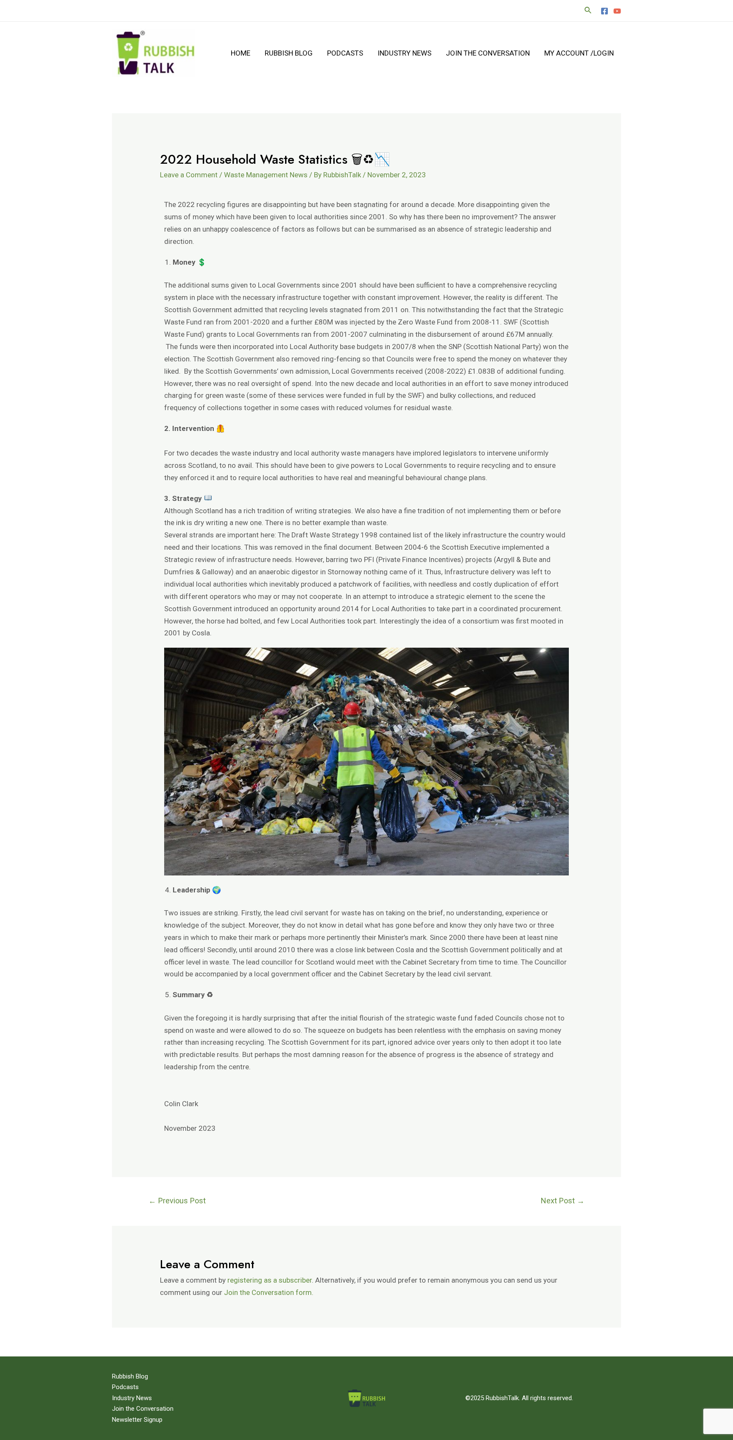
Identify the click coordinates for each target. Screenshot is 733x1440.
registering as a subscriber (269, 1280)
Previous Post (177, 1200)
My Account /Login (579, 53)
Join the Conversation (488, 53)
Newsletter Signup (137, 1419)
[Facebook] (604, 11)
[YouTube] (617, 11)
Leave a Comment (189, 175)
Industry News (404, 53)
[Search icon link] (588, 10)
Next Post (563, 1200)
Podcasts (345, 53)
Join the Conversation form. (267, 1292)
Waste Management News (266, 175)
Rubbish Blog (289, 53)
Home (240, 53)
